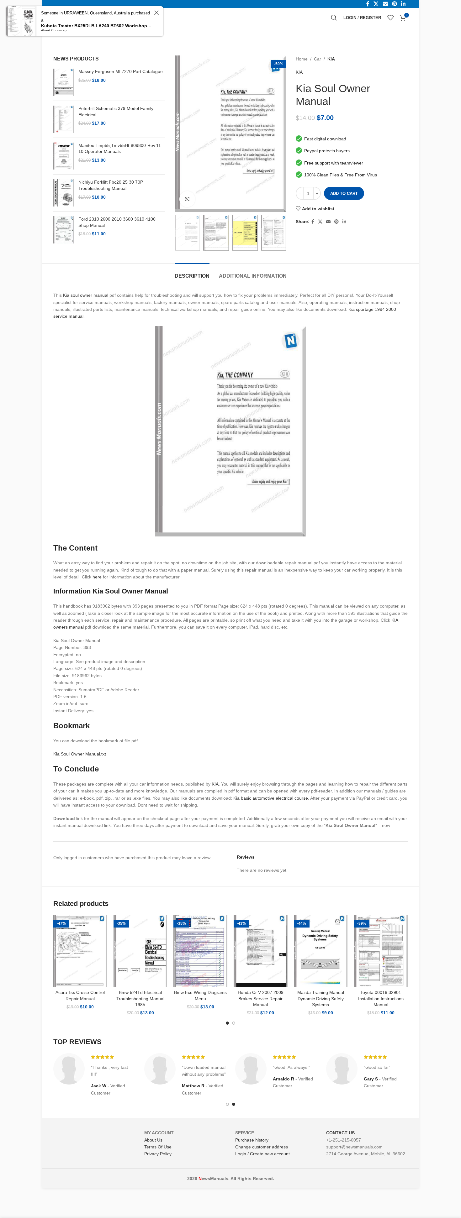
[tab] (192, 272)
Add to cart (344, 193)
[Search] (334, 17)
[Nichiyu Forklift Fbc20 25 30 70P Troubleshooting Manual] (63, 192)
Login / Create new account (262, 1153)
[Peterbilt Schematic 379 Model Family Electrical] (63, 119)
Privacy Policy (158, 1153)
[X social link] (320, 221)
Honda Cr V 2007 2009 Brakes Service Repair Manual (260, 998)
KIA (331, 58)
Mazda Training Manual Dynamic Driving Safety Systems (320, 998)
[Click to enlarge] (187, 199)
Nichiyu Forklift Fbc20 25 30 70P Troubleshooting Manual (110, 185)
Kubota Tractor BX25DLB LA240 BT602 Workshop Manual (96, 25)
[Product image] (80, 951)
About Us (153, 1139)
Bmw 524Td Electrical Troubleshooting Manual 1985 (140, 998)
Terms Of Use (158, 1146)
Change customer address (261, 1146)
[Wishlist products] (390, 17)
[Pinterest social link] (336, 221)
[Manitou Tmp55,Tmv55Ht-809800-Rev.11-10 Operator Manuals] (63, 156)
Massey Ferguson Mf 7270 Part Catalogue (120, 71)
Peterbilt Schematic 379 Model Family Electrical (115, 111)
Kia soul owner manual (85, 295)
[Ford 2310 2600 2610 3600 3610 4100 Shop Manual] (63, 229)
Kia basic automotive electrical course (270, 798)
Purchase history (251, 1139)
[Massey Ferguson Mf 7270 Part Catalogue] (63, 82)
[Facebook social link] (313, 221)
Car (317, 58)
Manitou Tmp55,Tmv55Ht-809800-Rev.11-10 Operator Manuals (120, 148)
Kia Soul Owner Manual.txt (79, 753)
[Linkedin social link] (344, 221)
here (97, 576)
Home (302, 58)
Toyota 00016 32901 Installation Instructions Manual (381, 998)
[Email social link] (328, 221)
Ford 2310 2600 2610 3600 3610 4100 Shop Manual (117, 222)
